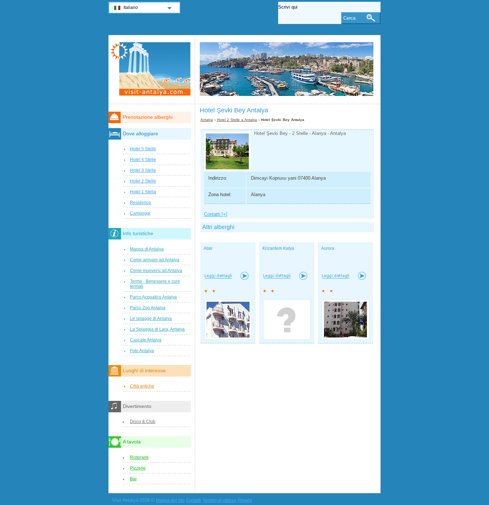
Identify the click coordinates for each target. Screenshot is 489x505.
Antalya (206, 120)
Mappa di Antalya (147, 249)
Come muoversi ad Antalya (156, 270)
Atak (208, 248)
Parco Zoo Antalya (147, 307)
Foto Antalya (142, 350)
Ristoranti (139, 457)
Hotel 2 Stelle (143, 181)
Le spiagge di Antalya (151, 318)
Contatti (193, 500)
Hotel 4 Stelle (143, 159)
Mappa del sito (170, 500)
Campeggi (140, 213)
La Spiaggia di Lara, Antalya (157, 329)
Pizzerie (138, 468)
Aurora (327, 248)
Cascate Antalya (145, 340)
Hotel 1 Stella (143, 191)
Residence (140, 202)
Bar (133, 478)
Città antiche (142, 386)
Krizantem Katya (278, 248)
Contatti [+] (215, 214)
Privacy (245, 500)
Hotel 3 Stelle (143, 170)
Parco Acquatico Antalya (153, 297)
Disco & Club (142, 421)
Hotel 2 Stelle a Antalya (237, 120)
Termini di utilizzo (219, 500)
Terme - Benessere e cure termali (155, 284)
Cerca (349, 18)
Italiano (131, 7)
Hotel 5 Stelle (143, 148)
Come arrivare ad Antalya (154, 259)
